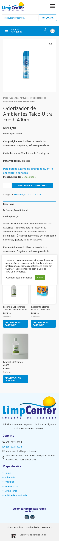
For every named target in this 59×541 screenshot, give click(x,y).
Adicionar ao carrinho (32, 185)
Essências (15, 98)
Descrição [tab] (8, 203)
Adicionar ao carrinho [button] (13, 324)
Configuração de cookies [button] (19, 277)
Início (5, 98)
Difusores (26, 98)
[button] (6, 31)
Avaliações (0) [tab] (11, 216)
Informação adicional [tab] (15, 210)
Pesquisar (47, 17)
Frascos (38, 194)
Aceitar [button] (40, 277)
